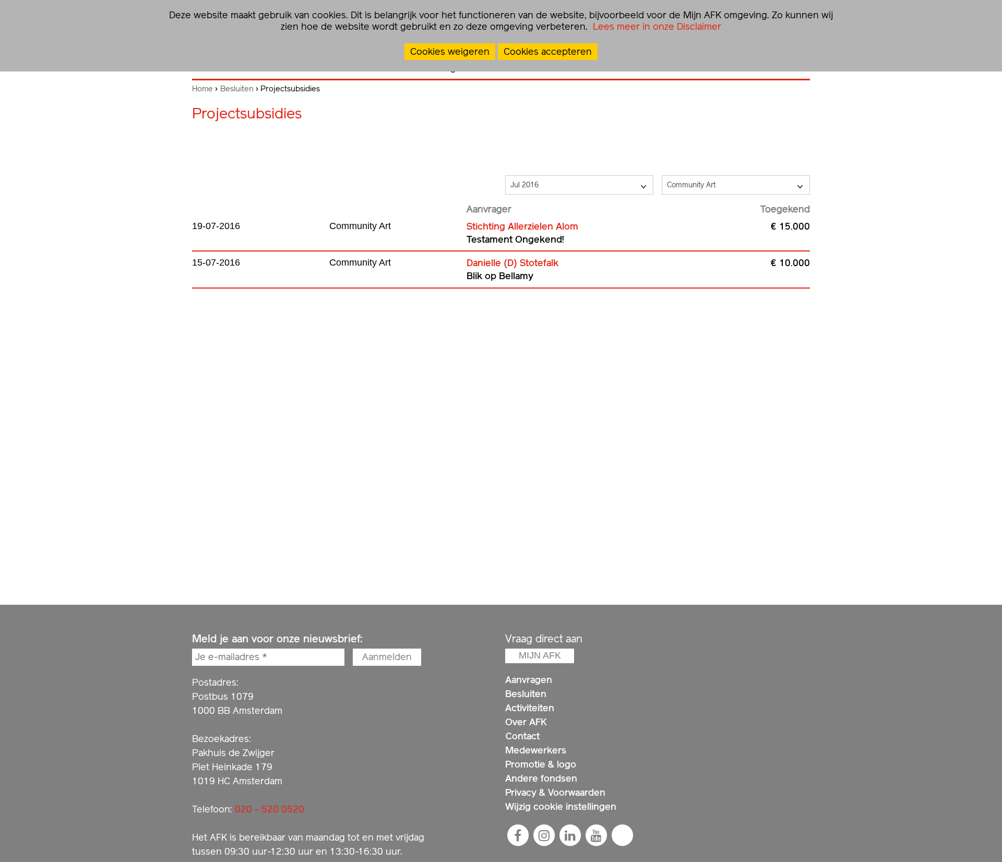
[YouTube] (596, 835)
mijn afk (540, 655)
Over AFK (526, 721)
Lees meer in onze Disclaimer (655, 26)
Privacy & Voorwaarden (555, 792)
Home (202, 88)
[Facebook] (517, 835)
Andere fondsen (541, 778)
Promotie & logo (540, 764)
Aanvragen (528, 679)
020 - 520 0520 (269, 809)
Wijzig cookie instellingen (560, 806)
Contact (522, 736)
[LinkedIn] (569, 835)
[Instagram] (543, 835)
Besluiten (237, 88)
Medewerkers (535, 750)
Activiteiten (529, 707)
